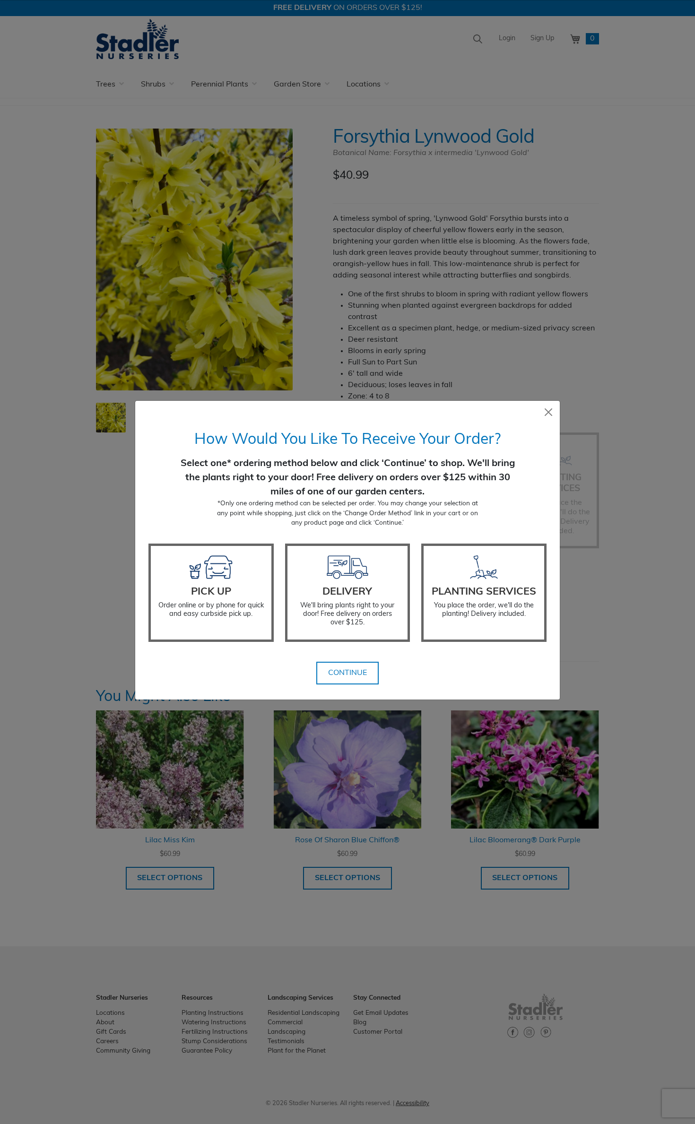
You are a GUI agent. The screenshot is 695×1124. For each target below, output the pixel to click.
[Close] (548, 412)
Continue (347, 673)
